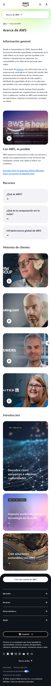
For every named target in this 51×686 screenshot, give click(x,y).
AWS (5, 24)
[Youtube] (24, 654)
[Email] (32, 654)
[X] (4, 654)
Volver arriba (24, 661)
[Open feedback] (48, 343)
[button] (14, 14)
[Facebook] (8, 654)
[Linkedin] (12, 654)
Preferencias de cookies (12, 675)
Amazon (20, 69)
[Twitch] (20, 654)
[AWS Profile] (46, 4)
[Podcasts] (28, 654)
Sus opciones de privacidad (13, 671)
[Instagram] (16, 654)
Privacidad (7, 667)
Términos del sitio (20, 667)
